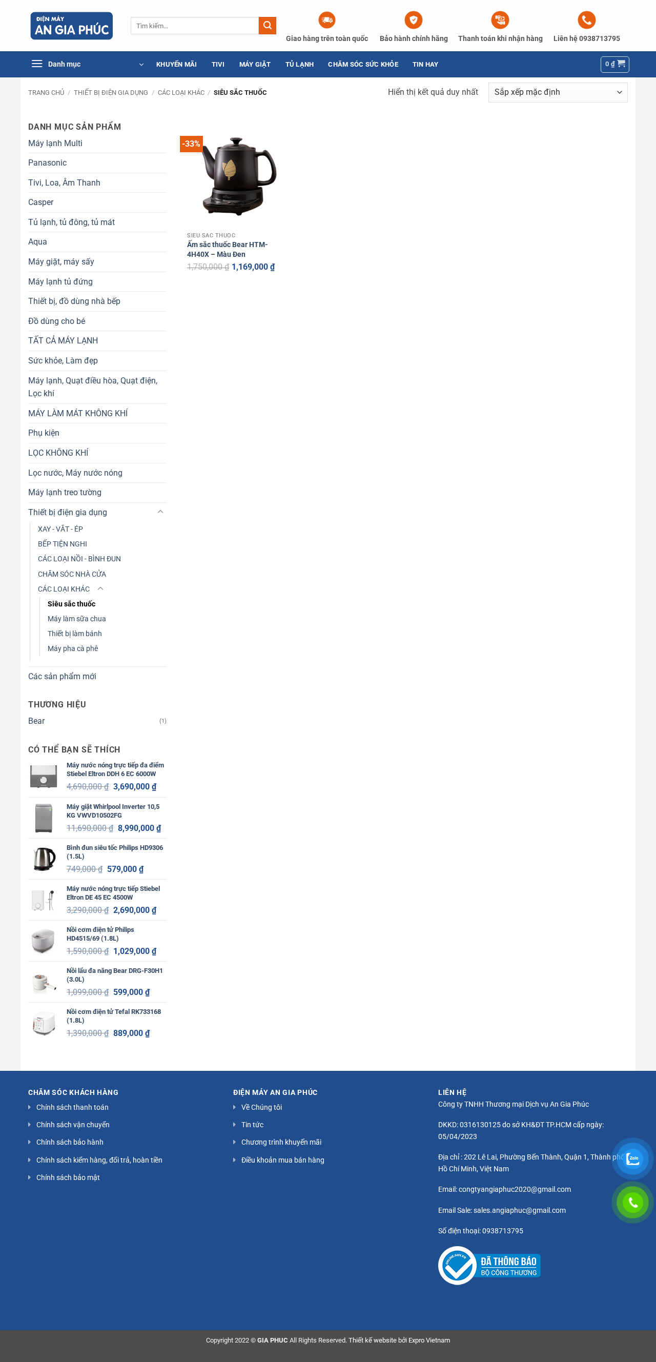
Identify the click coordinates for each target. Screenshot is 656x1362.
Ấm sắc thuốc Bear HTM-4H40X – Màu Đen (227, 249)
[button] (87, 64)
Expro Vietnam (429, 1340)
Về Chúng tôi (261, 1107)
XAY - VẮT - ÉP (60, 529)
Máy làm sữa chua (77, 619)
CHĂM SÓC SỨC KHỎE (363, 64)
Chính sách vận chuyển (73, 1125)
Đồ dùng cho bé (56, 321)
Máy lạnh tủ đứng (60, 282)
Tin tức (252, 1125)
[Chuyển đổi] (160, 512)
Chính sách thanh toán (72, 1107)
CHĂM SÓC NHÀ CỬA (72, 574)
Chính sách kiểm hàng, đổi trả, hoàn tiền (99, 1160)
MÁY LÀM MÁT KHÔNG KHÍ (78, 413)
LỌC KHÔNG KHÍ (58, 453)
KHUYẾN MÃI (176, 64)
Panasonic (47, 163)
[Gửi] (267, 25)
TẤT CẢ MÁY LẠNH (63, 340)
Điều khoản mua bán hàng (282, 1160)
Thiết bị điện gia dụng (111, 92)
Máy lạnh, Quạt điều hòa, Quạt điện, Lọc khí (92, 387)
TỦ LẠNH (299, 64)
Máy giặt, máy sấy (61, 262)
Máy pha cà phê (73, 648)
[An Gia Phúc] (71, 25)
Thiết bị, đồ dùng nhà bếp (74, 301)
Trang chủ (46, 92)
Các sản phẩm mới (62, 676)
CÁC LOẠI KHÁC (181, 92)
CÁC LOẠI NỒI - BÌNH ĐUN (79, 559)
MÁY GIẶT (255, 64)
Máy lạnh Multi (55, 143)
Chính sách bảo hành (70, 1142)
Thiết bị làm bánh (75, 633)
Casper (40, 202)
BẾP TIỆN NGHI (62, 544)
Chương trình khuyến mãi (281, 1142)
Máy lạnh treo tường (64, 492)
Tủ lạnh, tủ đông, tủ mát (71, 222)
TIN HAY (426, 64)
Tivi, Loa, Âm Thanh (64, 183)
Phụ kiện (43, 433)
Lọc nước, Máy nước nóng (75, 473)
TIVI (218, 64)
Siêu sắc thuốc (71, 604)
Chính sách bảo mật (68, 1177)
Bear (36, 721)
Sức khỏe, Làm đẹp (63, 360)
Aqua (37, 242)
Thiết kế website (372, 1340)
